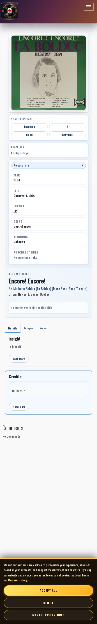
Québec (45, 294)
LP (15, 211)
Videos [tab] (44, 328)
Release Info (48, 165)
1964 (17, 180)
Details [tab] (12, 328)
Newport (23, 294)
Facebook (29, 126)
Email (29, 135)
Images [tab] (28, 328)
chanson (25, 226)
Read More (18, 359)
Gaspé (34, 294)
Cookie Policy (17, 580)
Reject (48, 603)
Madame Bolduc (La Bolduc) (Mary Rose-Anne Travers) (50, 288)
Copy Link (67, 135)
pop (16, 226)
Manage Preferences (48, 615)
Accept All (48, 590)
